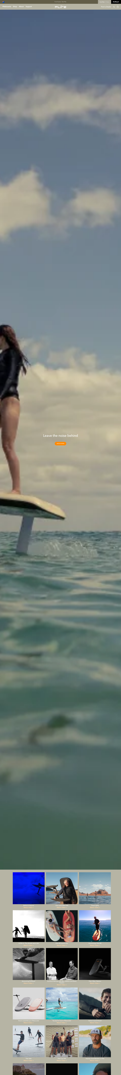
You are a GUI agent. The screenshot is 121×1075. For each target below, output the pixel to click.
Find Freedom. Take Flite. (60, 1)
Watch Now (60, 443)
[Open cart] (118, 7)
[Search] (114, 7)
